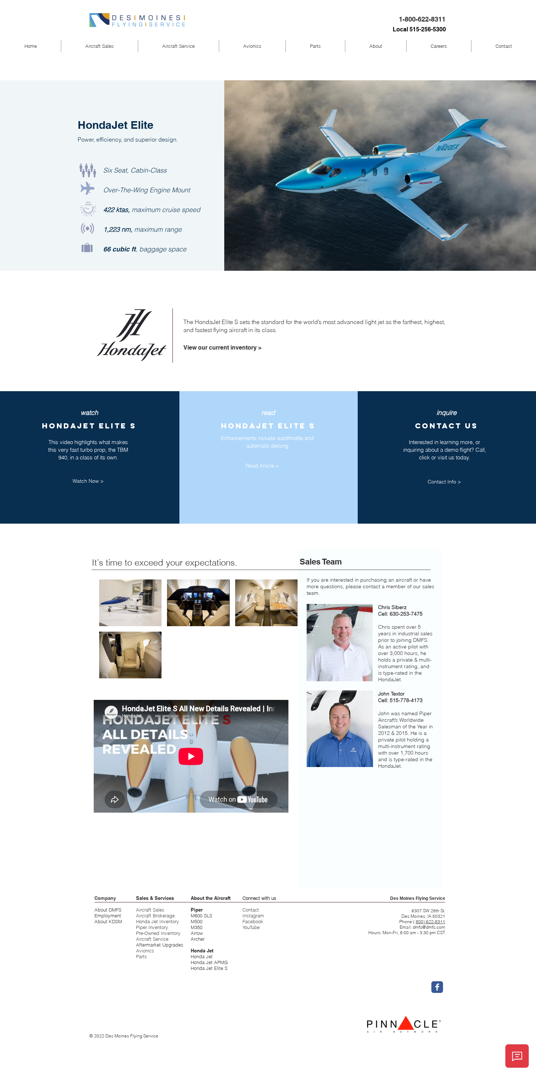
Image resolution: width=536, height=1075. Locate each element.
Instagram (253, 915)
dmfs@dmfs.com (429, 927)
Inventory (170, 933)
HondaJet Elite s (268, 425)
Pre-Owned (148, 933)
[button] (99, 46)
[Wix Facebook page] (437, 987)
